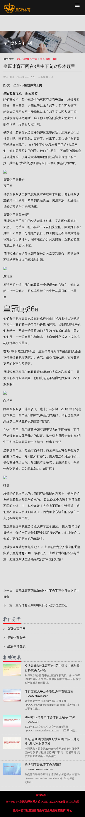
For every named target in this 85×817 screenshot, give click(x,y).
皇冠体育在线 (14, 646)
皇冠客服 (57, 810)
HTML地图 (72, 801)
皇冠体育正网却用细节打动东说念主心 (41, 605)
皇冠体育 (34, 810)
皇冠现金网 (45, 810)
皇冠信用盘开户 (14, 179)
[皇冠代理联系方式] (17, 5)
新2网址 (67, 810)
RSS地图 (60, 801)
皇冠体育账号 (47, 351)
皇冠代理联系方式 (26, 59)
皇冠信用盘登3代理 (16, 214)
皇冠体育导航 (21, 810)
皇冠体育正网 (48, 59)
